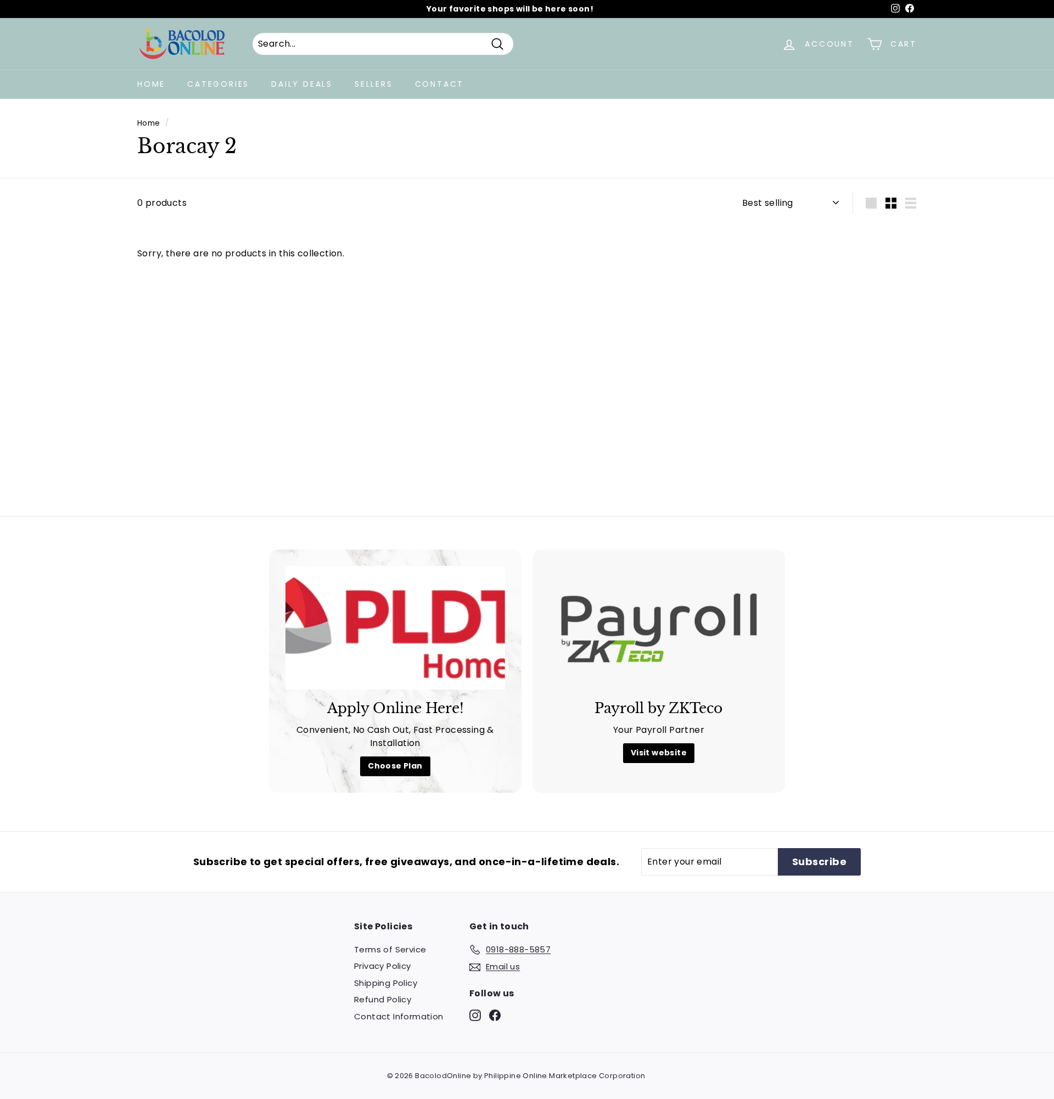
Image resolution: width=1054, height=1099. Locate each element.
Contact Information (399, 1016)
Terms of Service (390, 949)
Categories (218, 83)
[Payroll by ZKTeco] (659, 627)
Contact (439, 83)
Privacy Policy (382, 966)
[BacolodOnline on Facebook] (495, 1014)
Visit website (659, 752)
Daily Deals (302, 83)
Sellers (374, 83)
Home (151, 83)
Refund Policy (382, 999)
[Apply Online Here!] (395, 627)
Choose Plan (395, 765)
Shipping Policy (385, 983)
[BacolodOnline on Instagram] (475, 1014)
